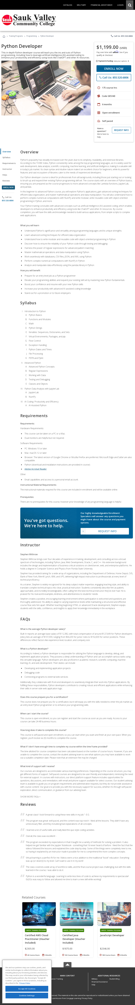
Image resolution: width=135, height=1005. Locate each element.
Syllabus (6, 157)
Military (94, 979)
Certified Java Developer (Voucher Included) (73, 939)
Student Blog (114, 979)
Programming (31, 36)
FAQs (5, 175)
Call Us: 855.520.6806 (122, 36)
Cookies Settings (27, 995)
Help (93, 984)
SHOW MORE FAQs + (30, 796)
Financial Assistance (100, 982)
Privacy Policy (87, 998)
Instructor (7, 169)
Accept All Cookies (26, 989)
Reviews (6, 180)
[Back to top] (67, 975)
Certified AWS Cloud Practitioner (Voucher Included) (37, 939)
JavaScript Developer (112, 935)
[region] (27, 981)
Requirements (9, 163)
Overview (7, 151)
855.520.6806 (7, 200)
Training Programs (16, 36)
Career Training (56, 979)
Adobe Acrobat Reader (36, 469)
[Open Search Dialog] (129, 5)
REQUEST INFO (121, 130)
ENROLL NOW (113, 69)
